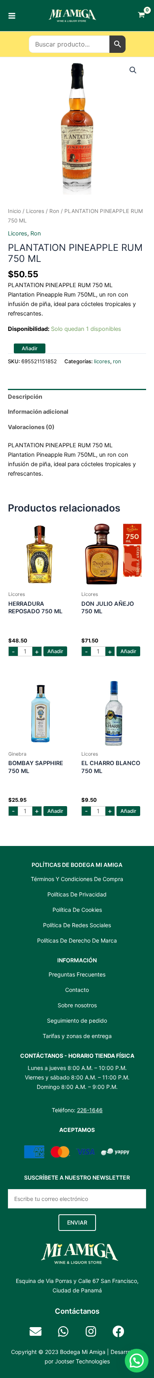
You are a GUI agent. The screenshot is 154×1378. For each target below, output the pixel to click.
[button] (133, 70)
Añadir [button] (55, 651)
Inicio (14, 211)
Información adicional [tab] (38, 411)
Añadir (30, 348)
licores (35, 211)
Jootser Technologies (82, 1361)
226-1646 (90, 1110)
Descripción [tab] (25, 396)
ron (54, 211)
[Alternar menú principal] (12, 15)
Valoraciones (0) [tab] (31, 427)
